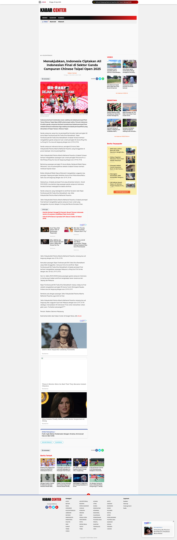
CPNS (95, 503)
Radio (125, 508)
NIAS (80, 515)
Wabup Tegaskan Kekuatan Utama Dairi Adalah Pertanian (117, 158)
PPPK (81, 522)
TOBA (81, 529)
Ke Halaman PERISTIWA (121, 136)
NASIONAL (96, 512)
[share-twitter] (100, 78)
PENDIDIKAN (97, 517)
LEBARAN (68, 512)
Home (44, 2)
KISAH (109, 508)
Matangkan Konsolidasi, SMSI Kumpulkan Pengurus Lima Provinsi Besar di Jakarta (117, 175)
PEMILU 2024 (83, 517)
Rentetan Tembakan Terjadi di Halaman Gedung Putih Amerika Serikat (129, 129)
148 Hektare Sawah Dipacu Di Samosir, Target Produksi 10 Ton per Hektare (117, 184)
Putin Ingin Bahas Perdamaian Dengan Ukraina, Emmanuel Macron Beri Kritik (63, 435)
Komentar (47, 79)
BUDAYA (81, 503)
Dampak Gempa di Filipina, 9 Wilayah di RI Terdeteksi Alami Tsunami (113, 129)
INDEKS (44, 18)
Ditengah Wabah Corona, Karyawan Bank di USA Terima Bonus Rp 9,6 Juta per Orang (117, 167)
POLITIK (68, 522)
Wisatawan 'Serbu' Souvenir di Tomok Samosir (128, 86)
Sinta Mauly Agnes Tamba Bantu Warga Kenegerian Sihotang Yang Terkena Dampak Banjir (129, 70)
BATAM (68, 503)
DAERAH (61, 18)
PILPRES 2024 (111, 519)
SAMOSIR (53, 18)
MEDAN (81, 512)
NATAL (109, 512)
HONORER (69, 508)
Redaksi (125, 501)
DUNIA (95, 506)
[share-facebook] (97, 78)
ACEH (67, 501)
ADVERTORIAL (83, 501)
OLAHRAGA (58, 442)
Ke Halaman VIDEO (121, 93)
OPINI (109, 515)
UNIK (94, 529)
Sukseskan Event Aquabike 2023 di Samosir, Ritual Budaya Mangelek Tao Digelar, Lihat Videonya (113, 70)
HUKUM (81, 508)
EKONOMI (110, 506)
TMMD (67, 529)
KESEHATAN (96, 508)
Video (46, 22)
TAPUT (81, 526)
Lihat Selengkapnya (121, 192)
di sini (79, 316)
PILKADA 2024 (97, 519)
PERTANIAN (82, 519)
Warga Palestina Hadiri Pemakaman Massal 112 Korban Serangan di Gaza (113, 114)
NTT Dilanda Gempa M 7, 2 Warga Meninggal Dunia (110, 2)
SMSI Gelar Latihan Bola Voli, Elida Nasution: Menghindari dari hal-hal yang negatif (117, 150)
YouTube (58, 509)
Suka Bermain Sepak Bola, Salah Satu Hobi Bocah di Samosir (113, 86)
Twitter (54, 509)
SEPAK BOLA (83, 524)
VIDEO (110, 57)
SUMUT (68, 526)
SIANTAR (95, 524)
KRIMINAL (96, 510)
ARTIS (109, 501)
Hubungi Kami (127, 506)
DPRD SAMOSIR (84, 506)
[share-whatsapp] (103, 78)
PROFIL (95, 522)
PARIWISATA (69, 517)
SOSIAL (109, 524)
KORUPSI (82, 510)
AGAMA (95, 501)
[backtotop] (88, 495)
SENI (67, 524)
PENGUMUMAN (111, 517)
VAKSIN (109, 529)
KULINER (109, 510)
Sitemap (125, 503)
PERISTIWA (112, 100)
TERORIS (109, 526)
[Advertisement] (103, 19)
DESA (67, 506)
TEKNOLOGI (96, 526)
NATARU (68, 515)
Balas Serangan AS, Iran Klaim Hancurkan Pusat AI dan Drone (129, 114)
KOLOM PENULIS (47, 442)
